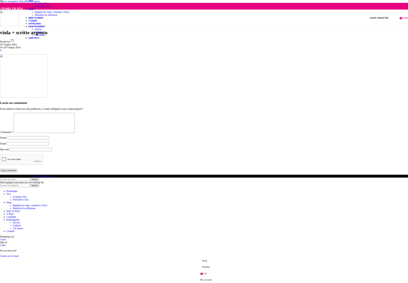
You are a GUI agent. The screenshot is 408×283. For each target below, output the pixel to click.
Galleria (39, 32)
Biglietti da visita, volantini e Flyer (52, 12)
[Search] (391, 18)
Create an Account (9, 256)
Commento (6, 132)
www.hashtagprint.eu (43, 176)
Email (3, 143)
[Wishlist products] (396, 18)
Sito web (4, 149)
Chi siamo (40, 35)
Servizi (38, 29)
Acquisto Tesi (42, 3)
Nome (3, 137)
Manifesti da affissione (46, 15)
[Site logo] (9, 25)
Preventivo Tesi (42, 6)
